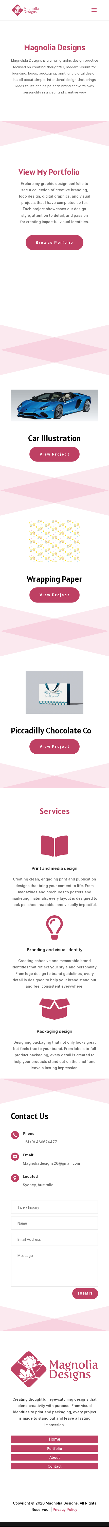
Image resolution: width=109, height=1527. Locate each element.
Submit (85, 1293)
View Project (54, 454)
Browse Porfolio (55, 242)
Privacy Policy (65, 1509)
